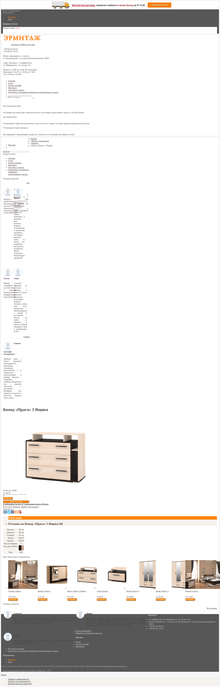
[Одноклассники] (16, 512)
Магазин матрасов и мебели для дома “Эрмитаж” (24, 670)
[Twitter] (8, 512)
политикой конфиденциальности (112, 666)
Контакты (12, 88)
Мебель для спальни (30, 507)
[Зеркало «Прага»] (61, 588)
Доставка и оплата (16, 90)
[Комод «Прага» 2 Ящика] (90, 588)
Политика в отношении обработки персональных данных (33, 92)
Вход (5, 10)
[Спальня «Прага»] (31, 588)
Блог (10, 662)
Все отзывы (212, 608)
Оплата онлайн (14, 85)
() (18, 679)
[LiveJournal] (23, 512)
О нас (10, 83)
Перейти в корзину (11, 32)
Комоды (16, 507)
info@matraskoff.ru (83, 631)
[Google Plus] (19, 512)
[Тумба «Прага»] (120, 588)
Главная (11, 81)
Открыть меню (14, 95)
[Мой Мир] (12, 512)
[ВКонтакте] (5, 512)
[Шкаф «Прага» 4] (149, 588)
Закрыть (6, 141)
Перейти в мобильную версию (89, 633)
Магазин (12, 660)
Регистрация (14, 10)
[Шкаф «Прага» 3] (179, 588)
